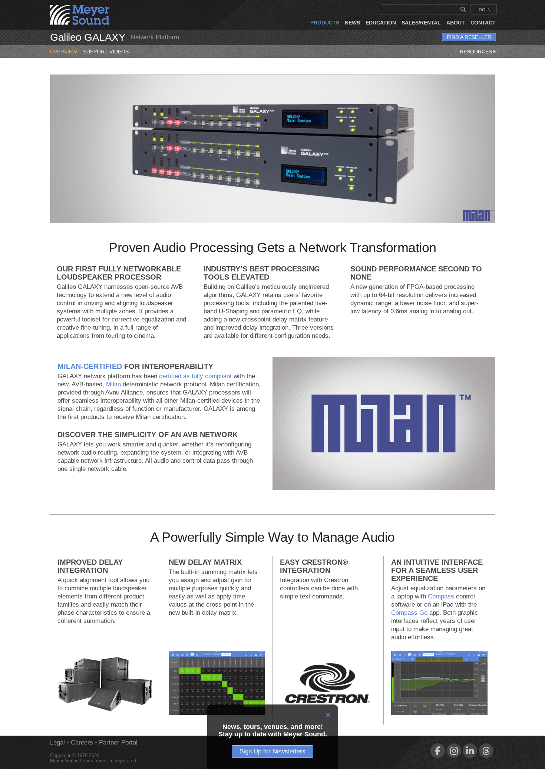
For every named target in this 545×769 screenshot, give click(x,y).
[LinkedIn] (470, 750)
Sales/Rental (421, 23)
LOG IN (483, 9)
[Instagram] (454, 750)
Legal (57, 742)
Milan (113, 384)
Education (381, 23)
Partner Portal (118, 742)
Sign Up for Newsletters (272, 751)
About (455, 23)
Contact (483, 23)
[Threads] (486, 750)
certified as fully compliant (195, 376)
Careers (82, 742)
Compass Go (409, 612)
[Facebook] (437, 750)
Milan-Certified (89, 366)
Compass (441, 596)
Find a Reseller (469, 37)
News (352, 23)
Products (324, 23)
